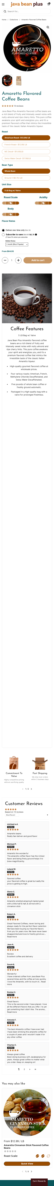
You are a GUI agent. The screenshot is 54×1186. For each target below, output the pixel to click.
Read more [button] (12, 937)
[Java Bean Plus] (27, 4)
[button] (48, 4)
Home (4, 20)
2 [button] (24, 1069)
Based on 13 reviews (14, 812)
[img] (27, 829)
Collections (14, 20)
